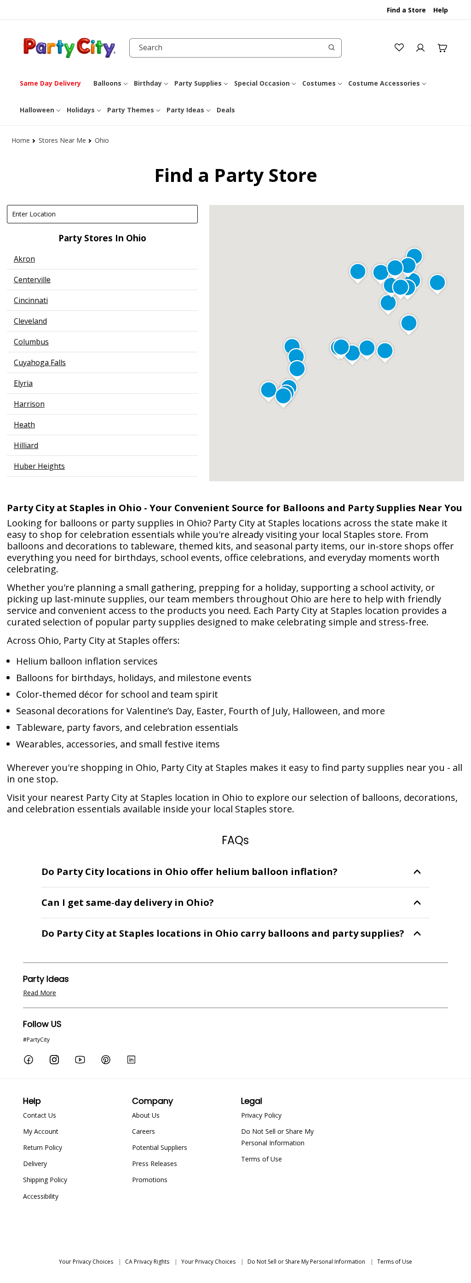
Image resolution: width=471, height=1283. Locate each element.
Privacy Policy (261, 1115)
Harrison (29, 404)
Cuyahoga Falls (40, 362)
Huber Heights (39, 466)
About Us (146, 1115)
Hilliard (26, 445)
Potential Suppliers (159, 1147)
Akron (24, 259)
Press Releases (154, 1163)
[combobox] (235, 48)
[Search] (332, 47)
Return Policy (42, 1147)
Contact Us (39, 1115)
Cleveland (30, 321)
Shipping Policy (45, 1179)
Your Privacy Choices (86, 1262)
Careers (143, 1131)
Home (20, 140)
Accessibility (40, 1196)
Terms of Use (261, 1159)
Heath (24, 425)
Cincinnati (31, 300)
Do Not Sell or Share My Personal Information (277, 1137)
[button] (111, 83)
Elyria (23, 383)
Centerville (32, 279)
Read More (39, 992)
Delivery (35, 1163)
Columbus (31, 342)
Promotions (149, 1179)
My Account (40, 1131)
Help (440, 10)
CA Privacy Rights (147, 1262)
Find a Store (406, 10)
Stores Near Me (62, 140)
